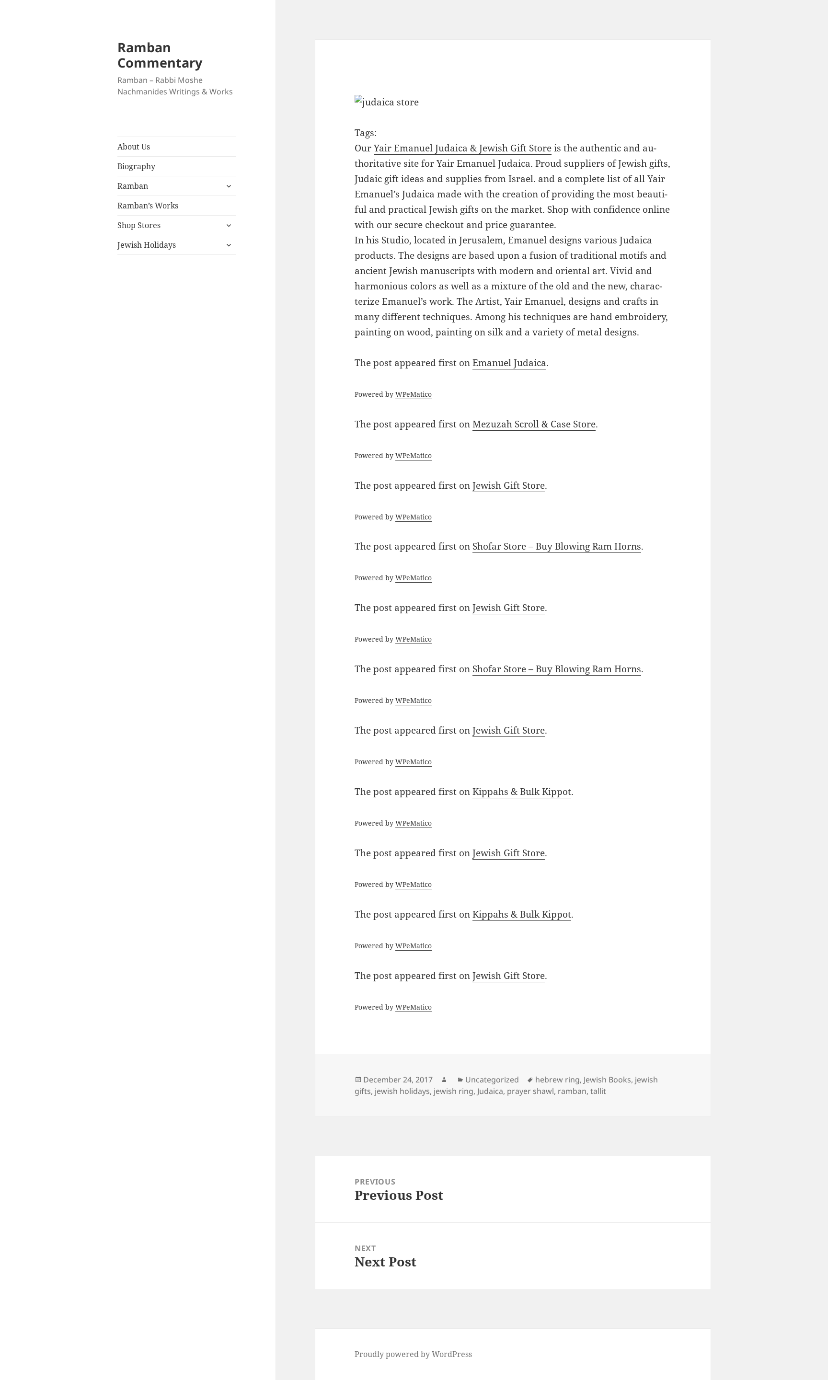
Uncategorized (492, 1079)
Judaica (490, 1091)
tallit (598, 1091)
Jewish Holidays (146, 245)
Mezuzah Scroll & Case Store (534, 424)
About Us (133, 146)
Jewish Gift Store (508, 485)
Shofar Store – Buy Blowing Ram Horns (556, 546)
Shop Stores (139, 225)
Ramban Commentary (159, 54)
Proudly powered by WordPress (413, 1354)
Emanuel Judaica (509, 362)
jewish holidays (402, 1091)
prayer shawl (530, 1091)
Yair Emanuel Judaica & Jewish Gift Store (463, 148)
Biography (136, 166)
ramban (572, 1091)
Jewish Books (607, 1079)
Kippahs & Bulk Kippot (521, 791)
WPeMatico (413, 394)
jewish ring (453, 1091)
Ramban (132, 186)
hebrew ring (557, 1079)
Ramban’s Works (147, 205)
